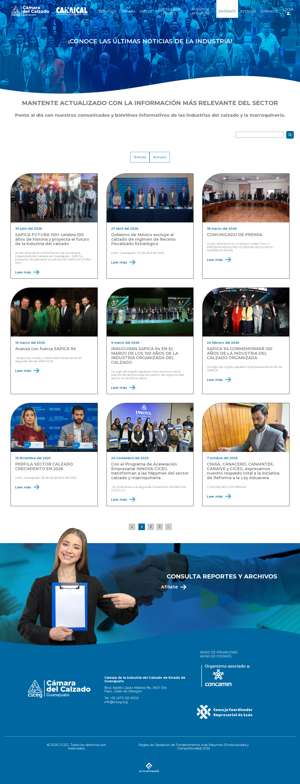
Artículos (159, 157)
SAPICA (146, 11)
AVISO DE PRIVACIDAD (218, 652)
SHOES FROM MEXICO (169, 11)
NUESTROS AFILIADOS (201, 11)
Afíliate (169, 586)
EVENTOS (248, 11)
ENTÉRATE (227, 11)
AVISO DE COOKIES (215, 656)
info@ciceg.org (116, 702)
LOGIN (288, 9)
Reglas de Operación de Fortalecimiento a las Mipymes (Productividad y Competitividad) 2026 (193, 746)
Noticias (140, 157)
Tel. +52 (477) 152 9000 (121, 698)
